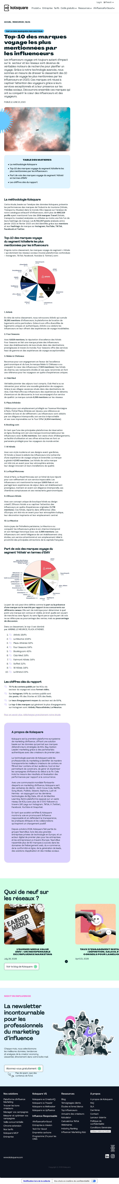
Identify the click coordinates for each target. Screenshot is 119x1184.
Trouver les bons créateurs (11, 1107)
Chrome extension (12, 1126)
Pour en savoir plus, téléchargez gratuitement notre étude (32, 714)
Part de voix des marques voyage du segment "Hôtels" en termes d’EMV (37, 176)
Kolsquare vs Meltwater (43, 1106)
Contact (94, 1114)
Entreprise (8, 1136)
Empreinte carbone (41, 1132)
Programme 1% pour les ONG (44, 1137)
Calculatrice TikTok (70, 1121)
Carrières (95, 1110)
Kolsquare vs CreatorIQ (43, 1099)
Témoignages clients (71, 1103)
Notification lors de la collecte (36, 1181)
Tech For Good (39, 1129)
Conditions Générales (100, 1127)
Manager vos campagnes (15, 1112)
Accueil (7, 22)
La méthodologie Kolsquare (23, 164)
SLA (92, 1106)
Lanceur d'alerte (98, 1117)
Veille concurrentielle (13, 1122)
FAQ (92, 1103)
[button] (109, 2)
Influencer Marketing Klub (73, 1132)
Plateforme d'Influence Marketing (14, 1100)
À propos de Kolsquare (101, 1099)
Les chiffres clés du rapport (24, 182)
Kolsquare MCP (10, 1133)
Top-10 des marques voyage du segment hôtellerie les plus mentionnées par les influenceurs (37, 170)
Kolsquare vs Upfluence (43, 1110)
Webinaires (66, 1125)
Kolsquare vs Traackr (42, 1103)
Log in (99, 2)
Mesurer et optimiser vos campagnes (15, 1117)
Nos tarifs (8, 1129)
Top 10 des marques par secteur (24, 31)
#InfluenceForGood (42, 1121)
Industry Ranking (69, 1128)
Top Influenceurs (69, 1110)
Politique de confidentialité (97, 1122)
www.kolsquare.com (13, 1157)
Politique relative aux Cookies (100, 1131)
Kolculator (66, 1117)
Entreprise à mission (42, 1125)
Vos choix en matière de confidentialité (71, 1181)
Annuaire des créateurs (72, 1114)
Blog (27, 22)
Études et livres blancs (72, 1106)
